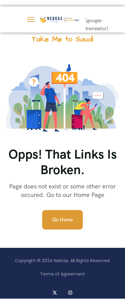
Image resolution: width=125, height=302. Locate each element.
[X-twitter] (55, 293)
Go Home (62, 219)
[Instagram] (70, 293)
